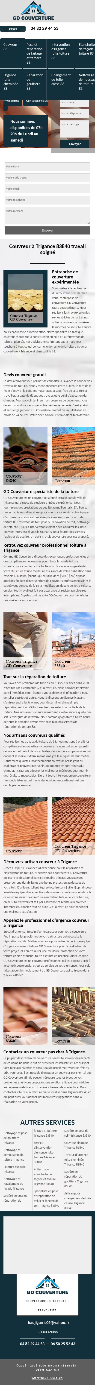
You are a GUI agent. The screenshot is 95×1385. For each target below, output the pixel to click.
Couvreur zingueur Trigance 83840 (76, 1145)
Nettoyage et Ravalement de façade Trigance (13, 1184)
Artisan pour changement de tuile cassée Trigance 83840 (77, 1201)
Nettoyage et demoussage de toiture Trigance (13, 1155)
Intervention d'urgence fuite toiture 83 (60, 51)
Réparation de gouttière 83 (35, 82)
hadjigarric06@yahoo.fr (48, 1323)
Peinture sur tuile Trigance (14, 1169)
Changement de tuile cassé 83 (61, 80)
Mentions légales (47, 1378)
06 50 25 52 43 (63, 1344)
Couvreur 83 (10, 47)
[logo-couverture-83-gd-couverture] (33, 11)
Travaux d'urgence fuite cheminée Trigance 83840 (76, 1159)
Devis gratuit (47, 1370)
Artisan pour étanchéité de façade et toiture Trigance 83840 (45, 1177)
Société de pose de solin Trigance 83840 (77, 1133)
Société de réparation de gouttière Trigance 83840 (76, 1179)
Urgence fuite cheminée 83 (10, 82)
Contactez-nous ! (25, 103)
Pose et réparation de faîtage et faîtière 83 (34, 54)
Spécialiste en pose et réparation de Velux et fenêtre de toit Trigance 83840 (46, 1199)
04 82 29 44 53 (44, 28)
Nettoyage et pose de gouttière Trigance (15, 1138)
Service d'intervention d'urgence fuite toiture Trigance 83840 (44, 1152)
